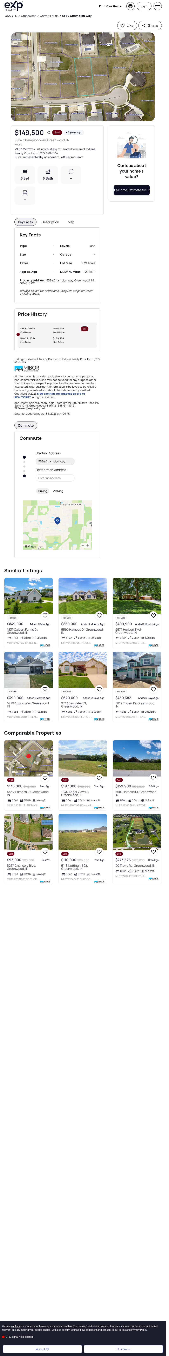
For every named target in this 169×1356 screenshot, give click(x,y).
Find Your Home (110, 6)
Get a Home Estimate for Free (132, 190)
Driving (42, 491)
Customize (123, 1349)
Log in (144, 6)
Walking (58, 491)
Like (130, 25)
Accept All (42, 1349)
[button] (83, 76)
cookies (15, 1326)
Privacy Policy (139, 1329)
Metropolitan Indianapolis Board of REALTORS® (49, 395)
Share (153, 25)
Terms (122, 1329)
